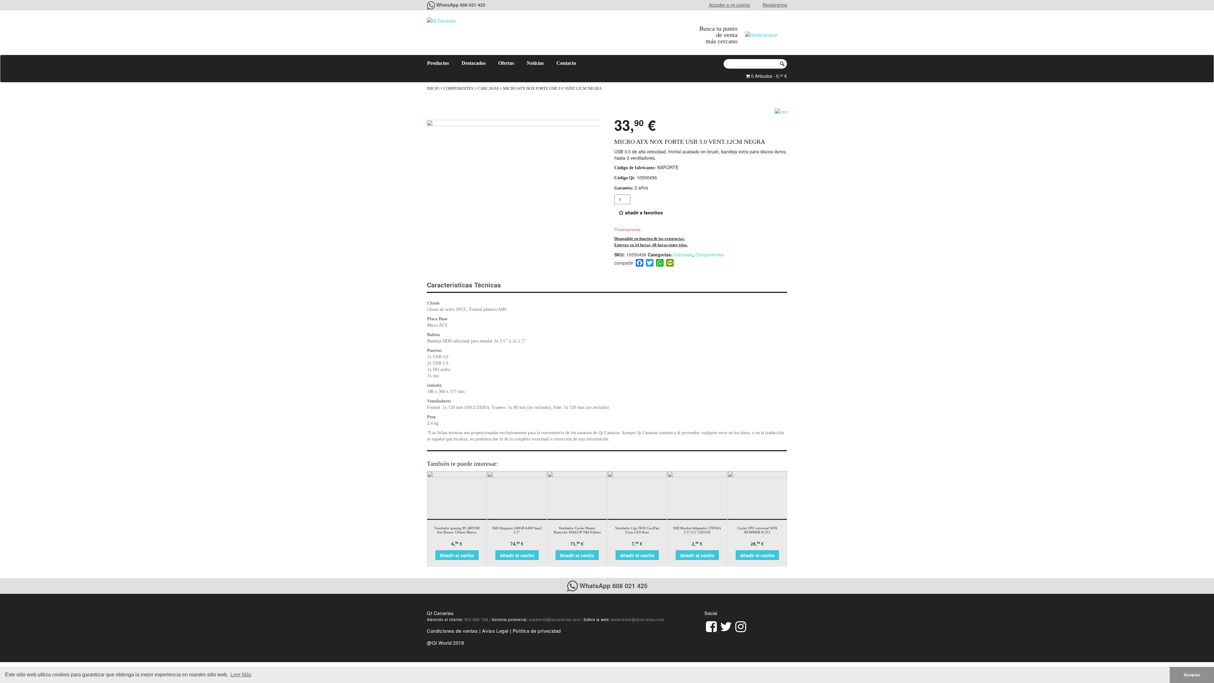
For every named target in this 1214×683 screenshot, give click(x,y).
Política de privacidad (537, 630)
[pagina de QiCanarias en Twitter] (726, 626)
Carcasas (488, 88)
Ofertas (506, 63)
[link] (711, 626)
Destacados (474, 63)
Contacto (566, 63)
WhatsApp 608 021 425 (460, 5)
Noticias (535, 63)
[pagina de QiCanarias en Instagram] (740, 626)
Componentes (458, 88)
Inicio (433, 88)
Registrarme (775, 5)
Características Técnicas (464, 284)
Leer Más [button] (240, 674)
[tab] (469, 285)
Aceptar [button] (1192, 674)
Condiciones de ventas (452, 630)
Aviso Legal (495, 630)
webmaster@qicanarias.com (638, 619)
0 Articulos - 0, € (768, 76)
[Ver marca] (781, 111)
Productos (438, 63)
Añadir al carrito (457, 555)
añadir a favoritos (643, 212)
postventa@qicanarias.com (554, 619)
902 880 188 (476, 619)
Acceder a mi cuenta (729, 5)
